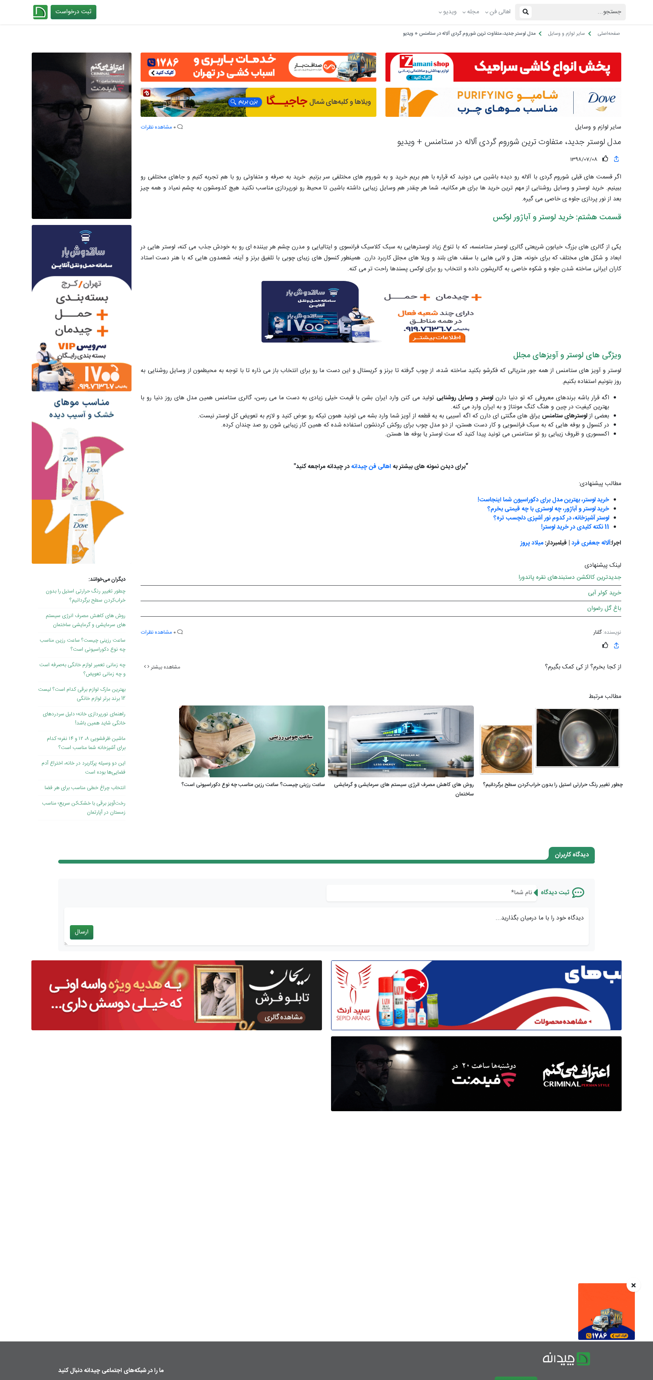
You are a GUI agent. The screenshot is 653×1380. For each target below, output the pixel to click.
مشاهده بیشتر (164, 667)
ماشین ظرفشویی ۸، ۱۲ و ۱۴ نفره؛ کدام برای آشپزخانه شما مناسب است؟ (86, 743)
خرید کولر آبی (604, 593)
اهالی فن (500, 12)
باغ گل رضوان (604, 608)
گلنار (597, 632)
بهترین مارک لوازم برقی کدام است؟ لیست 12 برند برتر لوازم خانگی (81, 694)
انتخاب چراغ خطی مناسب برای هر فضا (85, 787)
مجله (473, 12)
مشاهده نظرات (156, 127)
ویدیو (449, 12)
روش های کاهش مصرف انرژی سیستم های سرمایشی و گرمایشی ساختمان (85, 620)
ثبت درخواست (73, 12)
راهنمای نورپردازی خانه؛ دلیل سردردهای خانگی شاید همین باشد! (84, 719)
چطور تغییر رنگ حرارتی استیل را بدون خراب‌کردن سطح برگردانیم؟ (85, 596)
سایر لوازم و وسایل (598, 127)
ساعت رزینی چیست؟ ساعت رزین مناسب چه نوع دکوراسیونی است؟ (82, 645)
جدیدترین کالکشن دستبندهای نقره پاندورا (569, 577)
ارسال (81, 932)
